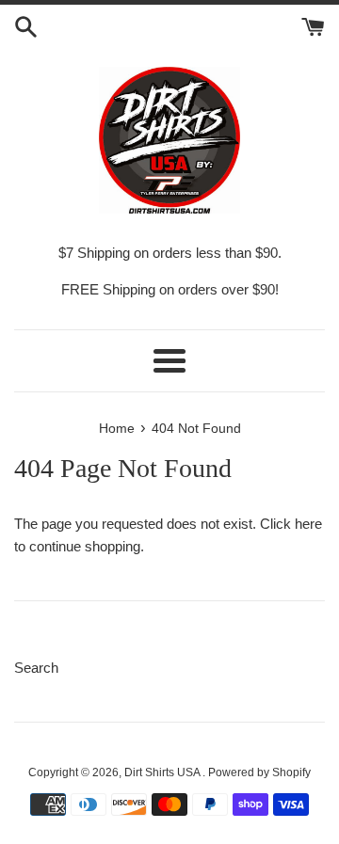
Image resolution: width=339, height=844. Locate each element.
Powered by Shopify (259, 772)
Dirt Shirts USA (163, 772)
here (308, 524)
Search (36, 668)
